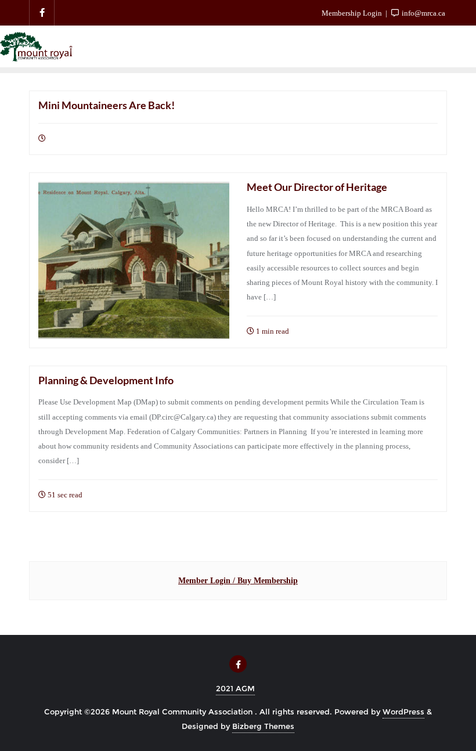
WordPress (403, 711)
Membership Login (352, 13)
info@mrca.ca (422, 13)
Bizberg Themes (263, 726)
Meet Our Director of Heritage (317, 186)
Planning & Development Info (106, 380)
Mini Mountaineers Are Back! (106, 105)
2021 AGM (235, 688)
